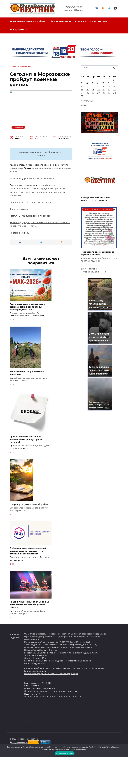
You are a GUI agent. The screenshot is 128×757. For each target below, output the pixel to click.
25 (87, 93)
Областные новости (60, 21)
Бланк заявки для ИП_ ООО (37, 683)
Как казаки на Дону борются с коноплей (27, 373)
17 (82, 90)
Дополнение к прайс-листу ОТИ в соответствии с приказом (53, 696)
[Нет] (125, 750)
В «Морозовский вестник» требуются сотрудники (95, 198)
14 (103, 86)
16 (114, 86)
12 (93, 86)
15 (109, 86)
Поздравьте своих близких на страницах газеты (97, 253)
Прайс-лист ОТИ (32, 694)
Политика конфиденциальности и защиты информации (51, 674)
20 (98, 90)
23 (114, 90)
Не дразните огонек (39, 216)
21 (103, 90)
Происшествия (98, 21)
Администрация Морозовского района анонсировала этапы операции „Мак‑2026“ (27, 307)
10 (82, 86)
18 (87, 90)
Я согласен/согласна (64, 753)
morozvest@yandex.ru (75, 10)
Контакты (14, 634)
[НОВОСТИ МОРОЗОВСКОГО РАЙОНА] (99, 247)
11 (87, 86)
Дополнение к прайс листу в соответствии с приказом (50, 691)
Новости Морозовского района (27, 21)
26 (93, 93)
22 (109, 90)
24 (82, 93)
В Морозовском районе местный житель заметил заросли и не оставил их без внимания (28, 551)
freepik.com (22, 209)
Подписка (14, 638)
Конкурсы (80, 21)
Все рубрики (17, 29)
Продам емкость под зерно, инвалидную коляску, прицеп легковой (26, 439)
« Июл (84, 105)
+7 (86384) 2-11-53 (73, 7)
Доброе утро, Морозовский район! (29, 504)
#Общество (18, 127)
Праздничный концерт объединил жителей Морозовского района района (29, 605)
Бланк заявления (32, 686)
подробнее (58, 747)
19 (93, 90)
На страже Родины (20, 233)
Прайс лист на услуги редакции (39, 688)
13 (98, 86)
